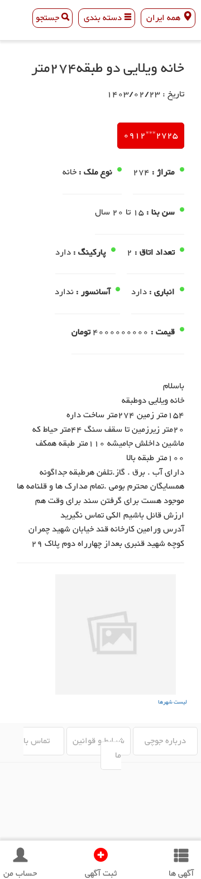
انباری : (162, 292)
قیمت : (163, 332)
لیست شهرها (172, 702)
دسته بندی (103, 18)
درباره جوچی (165, 741)
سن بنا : (160, 213)
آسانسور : (93, 292)
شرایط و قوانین (99, 741)
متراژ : (163, 172)
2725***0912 (150, 136)
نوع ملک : (95, 172)
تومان (80, 332)
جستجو (48, 18)
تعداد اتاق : (155, 253)
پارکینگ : (89, 253)
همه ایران (163, 18)
